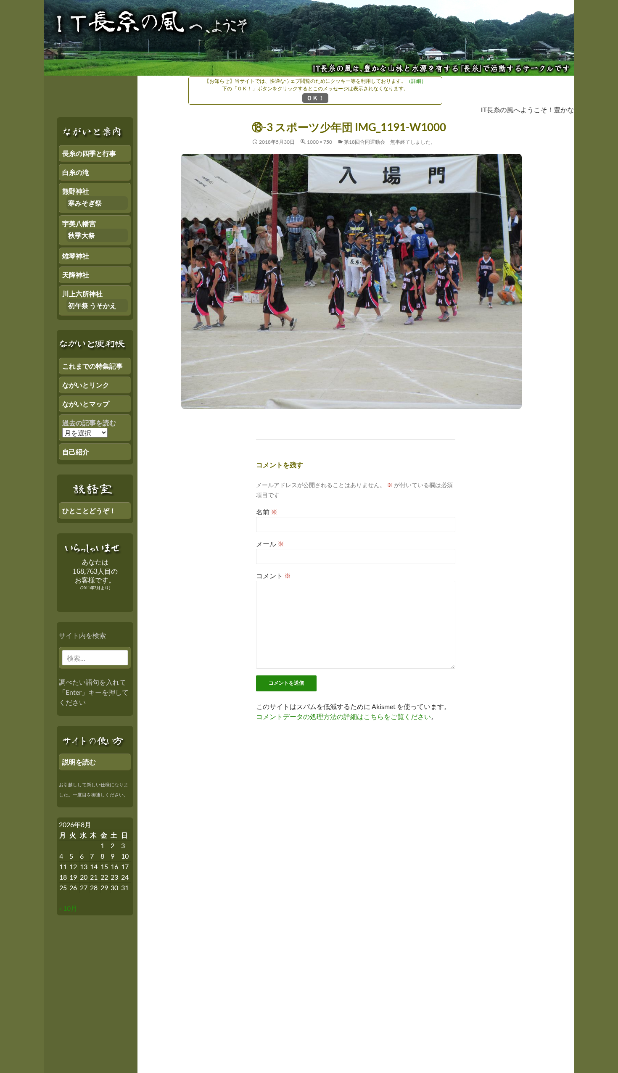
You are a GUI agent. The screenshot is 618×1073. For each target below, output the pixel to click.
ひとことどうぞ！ (89, 510)
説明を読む (79, 762)
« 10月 (68, 908)
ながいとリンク (85, 385)
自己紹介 (75, 452)
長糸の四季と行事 (89, 153)
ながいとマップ (85, 404)
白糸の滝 (75, 172)
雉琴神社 (75, 256)
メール (270, 544)
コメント (273, 576)
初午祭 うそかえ (92, 305)
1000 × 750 (319, 142)
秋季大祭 (81, 235)
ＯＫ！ (315, 97)
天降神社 (75, 275)
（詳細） (416, 81)
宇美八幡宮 (79, 223)
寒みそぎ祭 (85, 203)
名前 (266, 512)
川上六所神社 (82, 294)
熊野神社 (75, 191)
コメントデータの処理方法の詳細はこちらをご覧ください (343, 716)
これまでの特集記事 (92, 366)
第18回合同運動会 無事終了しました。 (390, 142)
